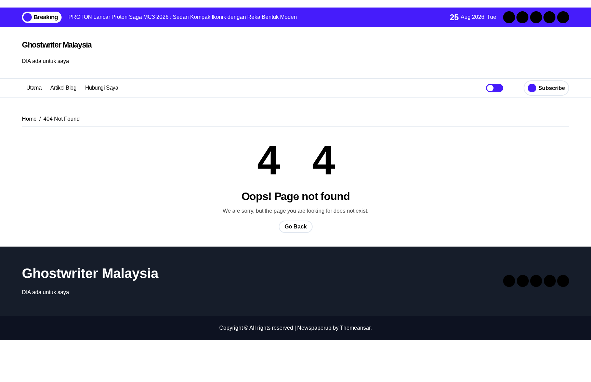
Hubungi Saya (101, 88)
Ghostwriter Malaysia (56, 44)
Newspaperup (314, 328)
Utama (34, 88)
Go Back (296, 226)
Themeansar (355, 328)
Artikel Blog (63, 88)
